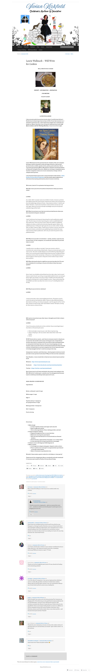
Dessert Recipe (59, 476)
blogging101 (53, 476)
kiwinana (30, 486)
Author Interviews (40, 475)
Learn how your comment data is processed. (48, 662)
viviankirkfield (59, 477)
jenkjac (29, 597)
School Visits (49, 46)
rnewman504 (31, 522)
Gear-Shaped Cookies (31, 477)
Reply (29, 496)
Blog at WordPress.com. (45, 666)
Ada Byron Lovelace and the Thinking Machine (39, 476)
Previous (67, 53)
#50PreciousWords (32, 49)
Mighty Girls (48, 477)
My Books (33, 46)
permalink (34, 478)
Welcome (20, 46)
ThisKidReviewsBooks (33, 640)
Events (42, 46)
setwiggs (30, 578)
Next (72, 53)
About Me (26, 46)
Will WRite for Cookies (57, 475)
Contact (40, 49)
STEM (52, 477)
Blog (38, 46)
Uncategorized (48, 475)
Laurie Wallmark (40, 477)
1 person (34, 493)
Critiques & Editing (22, 49)
